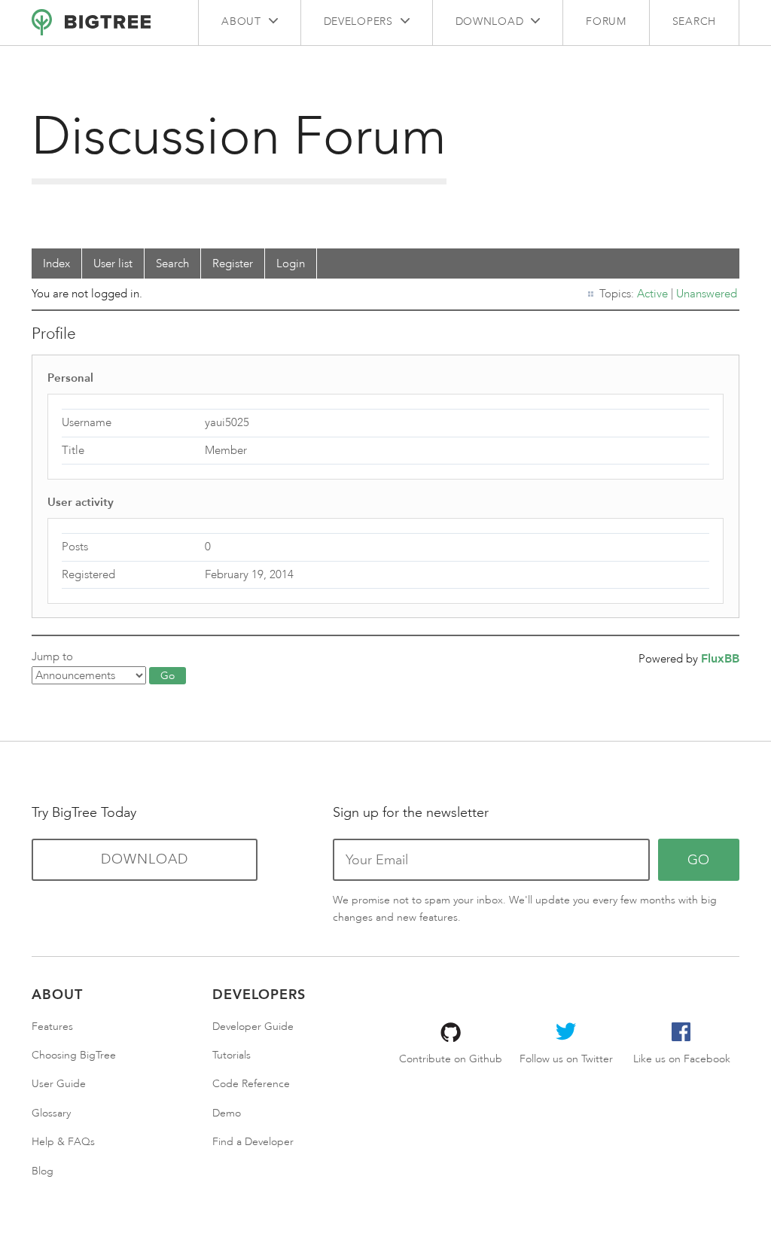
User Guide (59, 1083)
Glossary (51, 1113)
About (241, 21)
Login (290, 263)
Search (694, 21)
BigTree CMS (91, 22)
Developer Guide (253, 1026)
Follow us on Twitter (566, 1058)
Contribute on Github (450, 1058)
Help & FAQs (63, 1141)
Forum (606, 21)
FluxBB (720, 658)
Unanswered (706, 293)
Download (490, 21)
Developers (358, 21)
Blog (42, 1171)
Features (52, 1026)
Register (232, 263)
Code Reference (251, 1083)
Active (652, 293)
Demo (226, 1113)
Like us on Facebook (681, 1058)
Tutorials (231, 1055)
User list (113, 263)
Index (56, 263)
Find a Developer (253, 1141)
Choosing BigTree (74, 1055)
